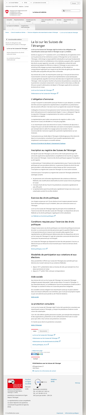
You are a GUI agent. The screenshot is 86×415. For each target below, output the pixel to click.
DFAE (25, 2)
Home (7, 32)
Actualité (9, 20)
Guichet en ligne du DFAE (28, 381)
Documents (43, 331)
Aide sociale (35, 297)
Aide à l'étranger (36, 325)
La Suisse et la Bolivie (13, 26)
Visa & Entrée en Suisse (68, 20)
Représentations (19, 20)
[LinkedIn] (36, 354)
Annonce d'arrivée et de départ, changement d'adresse (48, 143)
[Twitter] (34, 354)
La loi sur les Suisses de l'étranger (41, 90)
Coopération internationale (25, 26)
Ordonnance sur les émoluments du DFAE (46, 341)
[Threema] (38, 354)
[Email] (42, 354)
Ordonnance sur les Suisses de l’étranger (43, 93)
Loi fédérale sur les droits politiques (42, 216)
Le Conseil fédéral (13, 2)
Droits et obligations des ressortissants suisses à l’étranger (43, 32)
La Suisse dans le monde (39, 2)
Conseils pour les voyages (31, 20)
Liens (33, 331)
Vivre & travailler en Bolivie (47, 20)
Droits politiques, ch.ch (38, 249)
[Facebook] (32, 354)
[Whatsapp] (40, 354)
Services (59, 20)
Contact (34, 359)
